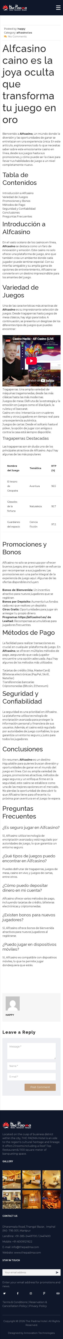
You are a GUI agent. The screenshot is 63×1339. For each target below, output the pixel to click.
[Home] (14, 7)
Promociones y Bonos (16, 201)
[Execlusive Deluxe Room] (11, 1179)
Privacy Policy (38, 1306)
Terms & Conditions (14, 1302)
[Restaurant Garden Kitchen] (51, 1199)
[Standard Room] (51, 1179)
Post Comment (40, 1087)
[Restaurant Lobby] (31, 1199)
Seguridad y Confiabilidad (19, 208)
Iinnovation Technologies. (39, 1332)
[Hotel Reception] (11, 1199)
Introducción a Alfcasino (18, 193)
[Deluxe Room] (31, 1179)
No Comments (17, 36)
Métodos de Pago (13, 204)
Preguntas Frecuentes (17, 216)
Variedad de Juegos (15, 197)
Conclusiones (11, 212)
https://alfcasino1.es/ (32, 617)
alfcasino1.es (24, 32)
